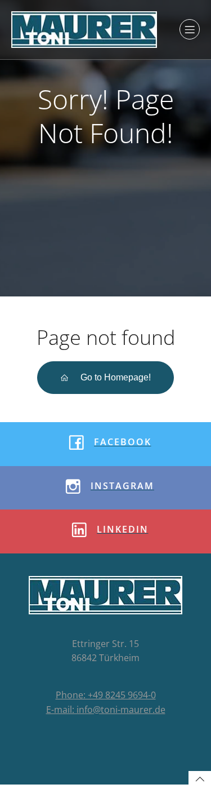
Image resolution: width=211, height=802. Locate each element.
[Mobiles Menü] (189, 29)
